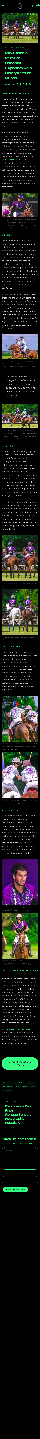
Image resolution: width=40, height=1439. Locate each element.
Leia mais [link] (9, 1128)
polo (17, 1086)
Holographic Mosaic (12, 159)
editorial (30, 1083)
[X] (20, 84)
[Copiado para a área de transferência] (30, 84)
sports (33, 1086)
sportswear (7, 1090)
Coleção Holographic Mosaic (18, 1029)
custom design (18, 1083)
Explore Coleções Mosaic (20, 1063)
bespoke (6, 1083)
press (25, 1086)
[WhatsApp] (26, 84)
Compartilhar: (10, 84)
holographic (7, 1086)
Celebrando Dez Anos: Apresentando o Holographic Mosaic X (18, 1114)
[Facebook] (17, 84)
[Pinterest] (23, 84)
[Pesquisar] (33, 6)
